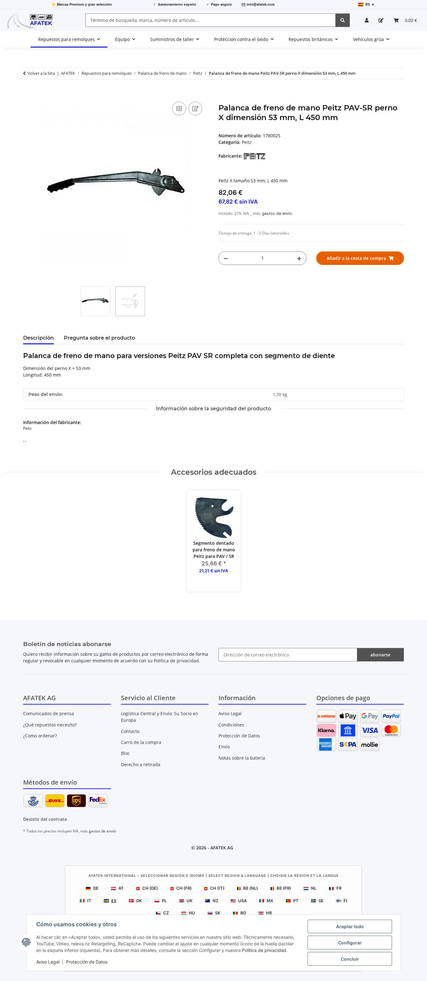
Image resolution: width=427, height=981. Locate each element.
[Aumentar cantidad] (299, 258)
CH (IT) (217, 888)
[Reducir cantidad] (226, 258)
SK (217, 912)
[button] (367, 20)
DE (95, 888)
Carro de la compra (141, 742)
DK (139, 900)
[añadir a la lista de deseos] (195, 108)
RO (243, 912)
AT (121, 888)
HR (269, 912)
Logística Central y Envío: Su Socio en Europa (159, 716)
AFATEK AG (221, 848)
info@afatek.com (261, 4)
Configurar (350, 942)
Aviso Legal (47, 961)
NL (313, 888)
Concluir (350, 959)
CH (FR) (184, 888)
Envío (224, 747)
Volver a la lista (41, 73)
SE (321, 900)
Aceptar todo (350, 926)
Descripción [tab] (38, 338)
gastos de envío (277, 213)
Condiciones (231, 725)
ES (113, 900)
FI (345, 900)
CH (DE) (150, 888)
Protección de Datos (87, 961)
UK (190, 900)
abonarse (380, 655)
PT (296, 900)
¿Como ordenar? (40, 736)
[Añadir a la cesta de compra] (28, 93)
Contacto (130, 731)
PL (164, 900)
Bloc (125, 753)
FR (338, 888)
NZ (215, 900)
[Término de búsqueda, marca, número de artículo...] (342, 20)
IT (89, 900)
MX (270, 900)
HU (192, 912)
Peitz (247, 142)
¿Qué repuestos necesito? (50, 725)
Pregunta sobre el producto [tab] (99, 338)
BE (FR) (284, 888)
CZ (166, 912)
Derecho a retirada (140, 764)
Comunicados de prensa (48, 713)
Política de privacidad (264, 950)
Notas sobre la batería (242, 758)
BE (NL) (250, 888)
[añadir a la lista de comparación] (179, 108)
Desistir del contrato (45, 819)
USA (242, 900)
